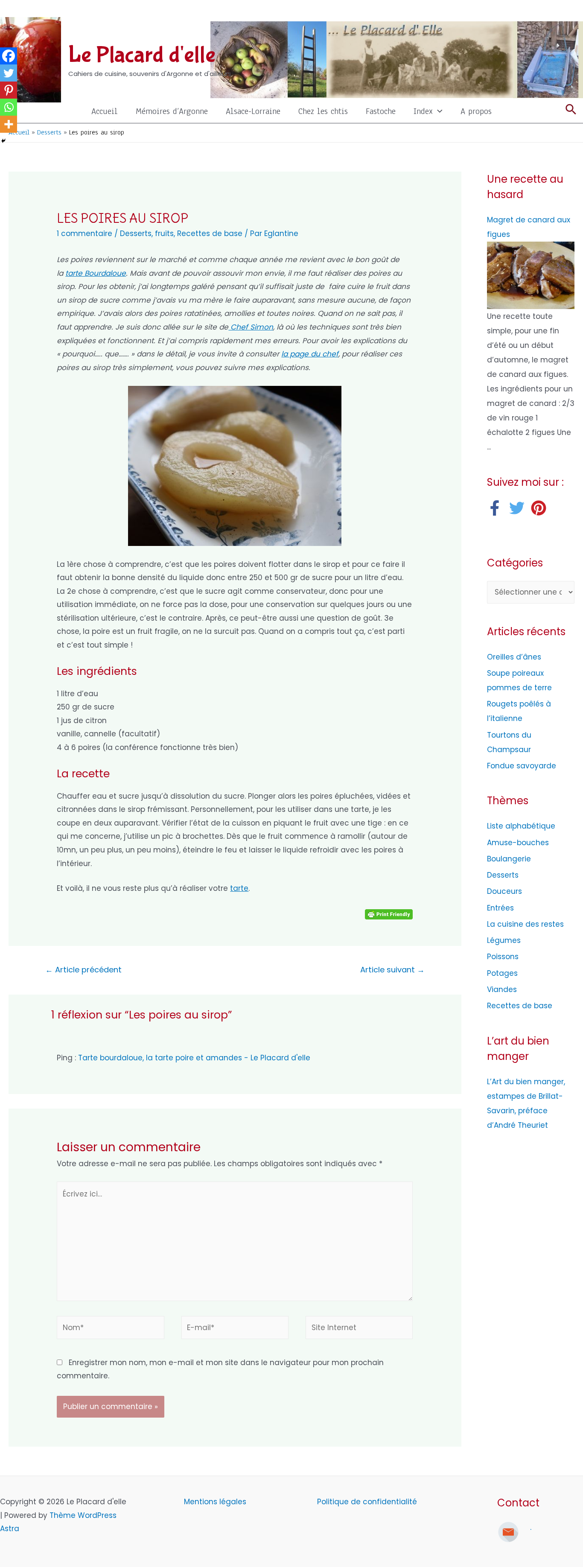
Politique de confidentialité (367, 1502)
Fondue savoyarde (521, 766)
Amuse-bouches (518, 842)
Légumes (504, 940)
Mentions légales (216, 1502)
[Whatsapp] (8, 107)
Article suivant (392, 969)
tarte (239, 888)
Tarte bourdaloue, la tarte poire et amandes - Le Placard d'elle (194, 1058)
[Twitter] (8, 73)
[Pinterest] (8, 90)
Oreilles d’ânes (514, 657)
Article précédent (83, 969)
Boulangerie (509, 859)
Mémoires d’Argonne (172, 111)
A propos (476, 111)
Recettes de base (209, 233)
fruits (164, 233)
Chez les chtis (323, 111)
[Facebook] (8, 55)
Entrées (500, 908)
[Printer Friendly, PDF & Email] (389, 914)
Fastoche (381, 111)
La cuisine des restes (525, 924)
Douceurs (504, 891)
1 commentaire (84, 233)
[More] (8, 124)
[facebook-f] (497, 508)
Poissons (503, 956)
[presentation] (438, 111)
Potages (502, 973)
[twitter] (519, 508)
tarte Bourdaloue (95, 273)
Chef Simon (250, 327)
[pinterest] (541, 508)
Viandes (502, 989)
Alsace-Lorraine (253, 111)
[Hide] (3, 140)
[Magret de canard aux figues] (530, 275)
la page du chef (309, 354)
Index (423, 111)
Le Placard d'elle (142, 55)
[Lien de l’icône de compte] (570, 11)
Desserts (136, 233)
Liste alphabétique (521, 826)
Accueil (104, 111)
